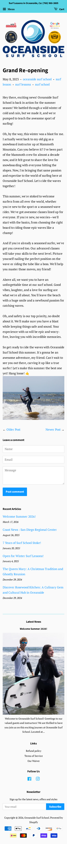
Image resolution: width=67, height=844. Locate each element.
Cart (61, 9)
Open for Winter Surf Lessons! (23, 556)
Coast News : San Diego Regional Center (30, 530)
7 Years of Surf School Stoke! (22, 543)
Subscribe (55, 807)
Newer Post (53, 429)
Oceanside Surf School (36, 817)
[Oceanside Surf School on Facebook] (29, 779)
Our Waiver (34, 761)
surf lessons (23, 84)
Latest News (33, 622)
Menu (11, 9)
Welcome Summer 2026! (19, 516)
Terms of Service (33, 756)
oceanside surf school (37, 79)
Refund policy (33, 751)
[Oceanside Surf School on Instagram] (38, 779)
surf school (42, 84)
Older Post (13, 429)
